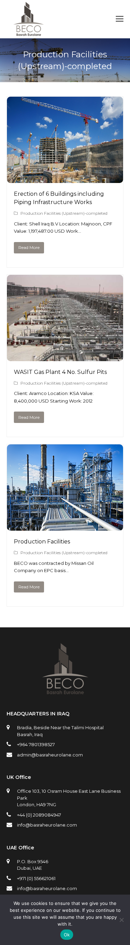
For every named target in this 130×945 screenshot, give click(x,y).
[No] (121, 919)
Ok (67, 934)
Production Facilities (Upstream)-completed (63, 213)
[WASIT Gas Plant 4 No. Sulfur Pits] (65, 357)
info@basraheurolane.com (47, 825)
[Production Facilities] (65, 526)
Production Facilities (42, 541)
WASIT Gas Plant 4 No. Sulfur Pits (60, 372)
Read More (29, 247)
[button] (119, 19)
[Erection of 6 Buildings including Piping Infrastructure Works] (65, 179)
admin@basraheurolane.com (50, 755)
